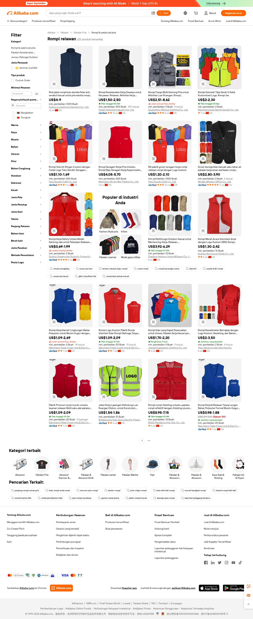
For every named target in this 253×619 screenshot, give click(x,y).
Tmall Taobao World (109, 603)
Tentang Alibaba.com (19, 515)
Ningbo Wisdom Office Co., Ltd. (214, 181)
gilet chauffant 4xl (87, 276)
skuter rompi (114, 490)
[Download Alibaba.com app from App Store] (209, 588)
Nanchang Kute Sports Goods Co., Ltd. (218, 109)
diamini (192, 269)
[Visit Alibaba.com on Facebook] (206, 563)
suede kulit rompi (214, 269)
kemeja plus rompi (166, 498)
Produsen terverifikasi (117, 522)
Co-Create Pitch (15, 528)
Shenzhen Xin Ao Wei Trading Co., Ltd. (119, 181)
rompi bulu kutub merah (117, 276)
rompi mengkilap (61, 269)
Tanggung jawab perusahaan (22, 535)
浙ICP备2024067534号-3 (214, 613)
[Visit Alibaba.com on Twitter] (220, 563)
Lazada (126, 603)
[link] (248, 586)
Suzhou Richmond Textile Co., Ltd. (216, 253)
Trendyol (163, 603)
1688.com (91, 603)
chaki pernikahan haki (51, 498)
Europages (176, 603)
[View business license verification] (157, 614)
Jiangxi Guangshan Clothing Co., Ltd (167, 347)
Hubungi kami (162, 528)
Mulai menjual (211, 528)
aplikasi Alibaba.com (183, 588)
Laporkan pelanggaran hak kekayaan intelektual (174, 550)
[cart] (196, 13)
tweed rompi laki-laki (226, 490)
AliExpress (77, 603)
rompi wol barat (60, 276)
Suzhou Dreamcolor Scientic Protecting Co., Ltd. (70, 256)
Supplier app (129, 588)
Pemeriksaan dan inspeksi (70, 548)
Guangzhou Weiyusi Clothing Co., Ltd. (168, 109)
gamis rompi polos (110, 498)
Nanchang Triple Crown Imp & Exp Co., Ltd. (70, 347)
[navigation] (26, 237)
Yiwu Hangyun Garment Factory (215, 347)
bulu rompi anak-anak (59, 490)
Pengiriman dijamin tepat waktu (72, 535)
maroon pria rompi (89, 490)
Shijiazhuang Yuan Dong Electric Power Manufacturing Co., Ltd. (120, 419)
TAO (153, 603)
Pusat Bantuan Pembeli (167, 522)
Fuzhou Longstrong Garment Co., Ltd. (69, 107)
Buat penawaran (114, 528)
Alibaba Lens (27, 588)
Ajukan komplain (163, 535)
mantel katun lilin (23, 498)
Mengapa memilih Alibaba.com (23, 522)
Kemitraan (209, 548)
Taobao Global (140, 603)
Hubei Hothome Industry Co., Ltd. (116, 109)
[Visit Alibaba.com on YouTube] (233, 563)
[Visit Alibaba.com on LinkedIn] (213, 563)
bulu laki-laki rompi (165, 490)
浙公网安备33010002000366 (183, 613)
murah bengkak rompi (195, 490)
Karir (9, 541)
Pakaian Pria (80, 32)
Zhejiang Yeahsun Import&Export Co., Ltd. (170, 256)
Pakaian (64, 32)
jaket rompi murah (138, 498)
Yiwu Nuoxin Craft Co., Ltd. (63, 181)
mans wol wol (85, 269)
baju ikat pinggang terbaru (197, 498)
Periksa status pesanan (216, 535)
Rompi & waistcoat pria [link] (104, 32)
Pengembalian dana (165, 541)
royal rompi (142, 269)
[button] (153, 13)
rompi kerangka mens (168, 269)
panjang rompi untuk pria (27, 490)
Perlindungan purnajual (68, 541)
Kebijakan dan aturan (67, 554)
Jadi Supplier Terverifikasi (217, 541)
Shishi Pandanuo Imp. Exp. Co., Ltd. (166, 422)
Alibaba (51, 32)
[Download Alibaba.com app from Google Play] (234, 588)
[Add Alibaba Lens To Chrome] (61, 588)
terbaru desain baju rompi (114, 269)
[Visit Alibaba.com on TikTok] (240, 563)
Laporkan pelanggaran (166, 558)
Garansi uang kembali (67, 528)
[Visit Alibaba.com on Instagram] (226, 563)
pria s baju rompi (138, 490)
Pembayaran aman (66, 522)
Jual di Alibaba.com (214, 522)
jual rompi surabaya (81, 498)
